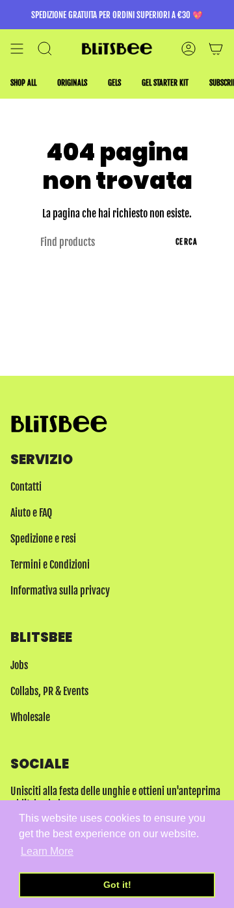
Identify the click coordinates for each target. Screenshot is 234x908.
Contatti (26, 486)
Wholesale (30, 717)
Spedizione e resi (43, 538)
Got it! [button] (117, 884)
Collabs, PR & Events (49, 691)
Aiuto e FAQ (31, 512)
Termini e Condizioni (50, 564)
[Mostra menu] (17, 48)
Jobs (19, 665)
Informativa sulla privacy (60, 590)
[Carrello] (216, 48)
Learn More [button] (47, 851)
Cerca (187, 242)
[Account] (188, 48)
